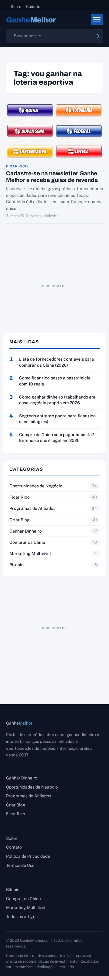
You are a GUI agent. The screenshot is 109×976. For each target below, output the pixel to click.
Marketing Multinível (30, 553)
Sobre (16, 6)
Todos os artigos (22, 916)
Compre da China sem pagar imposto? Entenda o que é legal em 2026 (56, 437)
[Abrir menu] (97, 19)
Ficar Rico (17, 166)
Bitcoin (16, 564)
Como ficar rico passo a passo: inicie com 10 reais (55, 380)
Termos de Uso (20, 865)
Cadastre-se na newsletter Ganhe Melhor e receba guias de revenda (52, 176)
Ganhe (31, 20)
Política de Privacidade (28, 856)
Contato (33, 6)
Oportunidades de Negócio (35, 485)
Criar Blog (19, 519)
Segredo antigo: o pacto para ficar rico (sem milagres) (57, 418)
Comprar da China (27, 542)
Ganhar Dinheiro (25, 531)
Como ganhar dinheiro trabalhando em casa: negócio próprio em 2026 (57, 400)
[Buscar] (97, 36)
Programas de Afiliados (32, 508)
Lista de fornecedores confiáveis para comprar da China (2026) (56, 362)
